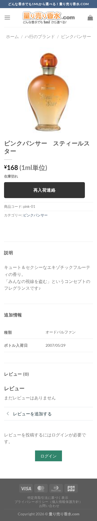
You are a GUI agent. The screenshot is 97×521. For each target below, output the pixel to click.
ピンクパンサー (76, 36)
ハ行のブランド (40, 36)
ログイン (48, 455)
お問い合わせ (49, 506)
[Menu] (7, 17)
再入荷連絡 (44, 190)
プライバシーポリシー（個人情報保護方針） (48, 502)
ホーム (12, 36)
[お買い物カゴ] (90, 18)
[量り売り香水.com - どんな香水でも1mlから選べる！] (48, 17)
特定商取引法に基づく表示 (47, 498)
